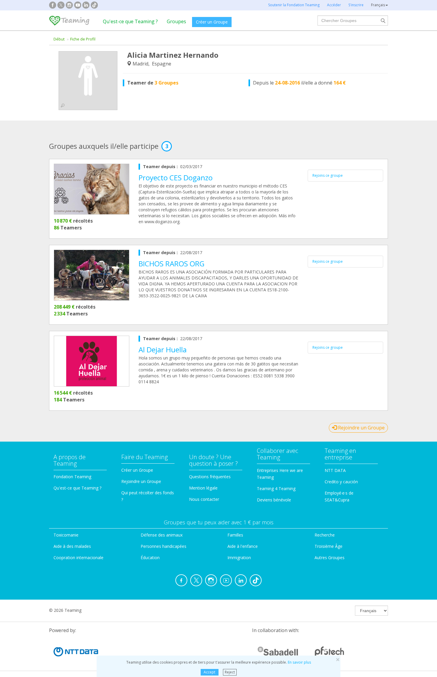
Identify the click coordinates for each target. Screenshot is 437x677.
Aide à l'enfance (242, 546)
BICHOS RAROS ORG (172, 263)
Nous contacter (204, 499)
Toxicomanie (66, 535)
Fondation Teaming (72, 476)
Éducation (150, 557)
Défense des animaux (162, 535)
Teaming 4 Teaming (276, 488)
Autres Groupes (330, 557)
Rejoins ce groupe (327, 175)
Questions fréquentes (210, 476)
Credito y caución (341, 481)
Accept (209, 672)
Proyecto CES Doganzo (176, 177)
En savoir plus (299, 662)
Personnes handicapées (163, 546)
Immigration (239, 557)
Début (59, 39)
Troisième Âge (328, 546)
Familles (235, 535)
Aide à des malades (72, 546)
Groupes (176, 21)
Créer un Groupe (212, 22)
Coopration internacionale (78, 557)
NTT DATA (335, 470)
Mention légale (203, 488)
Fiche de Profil (82, 39)
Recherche (325, 535)
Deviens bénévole (274, 500)
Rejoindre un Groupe (361, 427)
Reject (230, 672)
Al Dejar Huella (163, 349)
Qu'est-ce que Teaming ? (130, 21)
